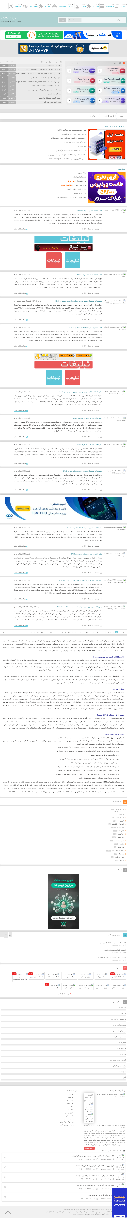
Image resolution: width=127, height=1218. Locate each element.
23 (47, 632)
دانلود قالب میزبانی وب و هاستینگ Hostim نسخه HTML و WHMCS (79, 607)
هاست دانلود (76, 1214)
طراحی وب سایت (111, 1214)
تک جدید (123, 1054)
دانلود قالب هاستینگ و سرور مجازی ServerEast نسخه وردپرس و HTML (78, 301)
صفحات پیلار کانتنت (54, 94)
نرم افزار (121, 854)
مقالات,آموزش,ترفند (118, 850)
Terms (107, 1209)
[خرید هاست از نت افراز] (63, 251)
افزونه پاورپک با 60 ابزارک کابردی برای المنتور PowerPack (95, 1166)
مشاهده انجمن (5, 62)
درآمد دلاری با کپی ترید (118, 1019)
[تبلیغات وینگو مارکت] (63, 928)
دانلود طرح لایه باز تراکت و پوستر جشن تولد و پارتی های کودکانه (93, 1156)
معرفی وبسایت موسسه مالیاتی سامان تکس (46, 77)
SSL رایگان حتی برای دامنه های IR (75, 142)
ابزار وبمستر (120, 820)
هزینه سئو (122, 1007)
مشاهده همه (72, 63)
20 (58, 632)
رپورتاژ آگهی (120, 837)
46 (31, 632)
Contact (88, 1209)
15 (76, 632)
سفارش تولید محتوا (119, 1031)
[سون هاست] (34, 38)
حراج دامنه (122, 1072)
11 (90, 632)
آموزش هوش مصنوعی (118, 1060)
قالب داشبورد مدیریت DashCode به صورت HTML (85, 327)
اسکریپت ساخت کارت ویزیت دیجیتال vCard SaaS (112, 957)
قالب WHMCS (27, 607)
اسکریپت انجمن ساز (54, 65)
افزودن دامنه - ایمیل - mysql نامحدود (74, 134)
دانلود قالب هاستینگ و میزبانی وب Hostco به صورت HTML (82, 471)
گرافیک (122, 860)
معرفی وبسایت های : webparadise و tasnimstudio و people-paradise (38, 82)
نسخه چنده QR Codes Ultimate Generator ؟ (46, 86)
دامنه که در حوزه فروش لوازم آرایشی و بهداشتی (44, 90)
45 (34, 632)
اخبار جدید (122, 1042)
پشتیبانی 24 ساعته (80, 193)
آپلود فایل (122, 1077)
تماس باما (70, 1100)
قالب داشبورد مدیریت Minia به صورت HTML (86, 554)
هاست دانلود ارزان (119, 1066)
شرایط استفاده (68, 1119)
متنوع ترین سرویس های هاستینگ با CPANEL (71, 130)
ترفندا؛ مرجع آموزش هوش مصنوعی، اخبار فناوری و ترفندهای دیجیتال (38, 73)
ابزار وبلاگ (70, 1103)
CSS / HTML (118, 812)
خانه (122, 116)
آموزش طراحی (119, 809)
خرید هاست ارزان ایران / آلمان (115, 126)
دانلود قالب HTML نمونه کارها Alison (89, 445)
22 (51, 632)
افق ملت (123, 1013)
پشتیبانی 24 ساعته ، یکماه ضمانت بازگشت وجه (70, 150)
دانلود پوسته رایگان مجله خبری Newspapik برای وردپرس (95, 1185)
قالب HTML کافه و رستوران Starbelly (89, 210)
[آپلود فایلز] (92, 38)
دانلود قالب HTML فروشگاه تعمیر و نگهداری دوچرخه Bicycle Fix (80, 580)
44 (38, 632)
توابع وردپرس (69, 1112)
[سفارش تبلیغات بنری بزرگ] (63, 243)
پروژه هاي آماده (119, 857)
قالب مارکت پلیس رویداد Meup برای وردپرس (113, 942)
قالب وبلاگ (121, 847)
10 (94, 632)
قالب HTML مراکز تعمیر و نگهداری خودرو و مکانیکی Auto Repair (80, 392)
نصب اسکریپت (68, 1115)
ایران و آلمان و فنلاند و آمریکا (76, 189)
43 (42, 632)
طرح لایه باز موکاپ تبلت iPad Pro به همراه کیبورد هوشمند (95, 1175)
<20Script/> (8, 18)
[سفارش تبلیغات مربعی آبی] (72, 267)
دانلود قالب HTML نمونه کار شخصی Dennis (87, 418)
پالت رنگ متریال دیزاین (66, 1122)
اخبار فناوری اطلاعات (118, 824)
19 (62, 632)
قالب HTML (109, 116)
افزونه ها (121, 830)
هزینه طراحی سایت (119, 1025)
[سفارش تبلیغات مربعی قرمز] (54, 267)
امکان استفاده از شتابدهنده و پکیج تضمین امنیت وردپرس (67, 155)
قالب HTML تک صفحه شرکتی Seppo (89, 275)
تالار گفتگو (70, 1106)
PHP (120, 814)
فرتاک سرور (121, 169)
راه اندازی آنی (81, 146)
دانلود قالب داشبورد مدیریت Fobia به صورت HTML (84, 527)
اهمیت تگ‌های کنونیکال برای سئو (50, 98)
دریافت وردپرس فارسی (66, 1125)
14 (80, 632)
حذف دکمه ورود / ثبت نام (52, 102)
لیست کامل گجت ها (63, 994)
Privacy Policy (100, 1209)
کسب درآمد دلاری (120, 1037)
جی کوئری (121, 834)
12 (87, 632)
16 (72, 632)
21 (54, 632)
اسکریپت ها (120, 827)
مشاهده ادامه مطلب (20, 229)
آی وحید (102, 1214)
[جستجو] (62, 20)
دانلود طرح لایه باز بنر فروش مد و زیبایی (101, 1195)
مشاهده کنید (88, 1148)
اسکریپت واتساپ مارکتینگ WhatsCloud (115, 950)
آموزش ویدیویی (119, 817)
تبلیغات (71, 1094)
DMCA (93, 1209)
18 (65, 632)
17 (69, 632)
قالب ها (18, 210)
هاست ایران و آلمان (79, 177)
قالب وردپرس (20, 301)
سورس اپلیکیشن (119, 840)
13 (83, 632)
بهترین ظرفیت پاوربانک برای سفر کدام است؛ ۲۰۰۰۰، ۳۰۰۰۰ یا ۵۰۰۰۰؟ (37, 69)
